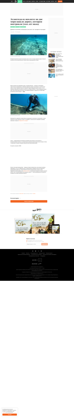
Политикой (29, 241)
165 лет (60, 1)
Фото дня (28, 1)
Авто (56, 1)
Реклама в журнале (49, 253)
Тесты (24, 1)
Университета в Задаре (23, 120)
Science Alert (21, 193)
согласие (30, 240)
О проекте (23, 253)
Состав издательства (34, 253)
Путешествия (42, 1)
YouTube (34, 193)
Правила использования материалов (24, 254)
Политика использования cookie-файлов (49, 254)
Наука (52, 1)
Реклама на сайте (42, 253)
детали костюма (26, 170)
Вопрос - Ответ (35, 1)
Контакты (27, 253)
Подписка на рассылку (30, 238)
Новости (20, 1)
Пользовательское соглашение (36, 254)
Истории (48, 1)
